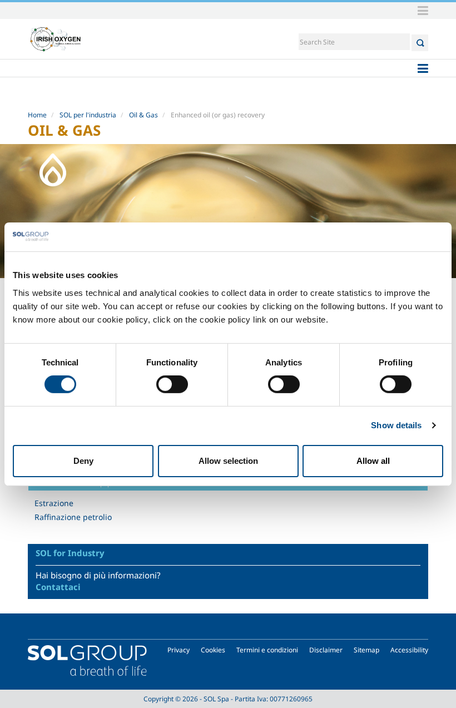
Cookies (213, 650)
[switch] (172, 384)
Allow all (373, 461)
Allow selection (228, 461)
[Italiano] (55, 38)
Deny (83, 461)
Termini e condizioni (267, 650)
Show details (396, 425)
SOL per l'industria (88, 115)
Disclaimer (326, 650)
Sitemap (366, 650)
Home (37, 115)
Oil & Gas (143, 115)
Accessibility (409, 650)
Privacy (178, 650)
